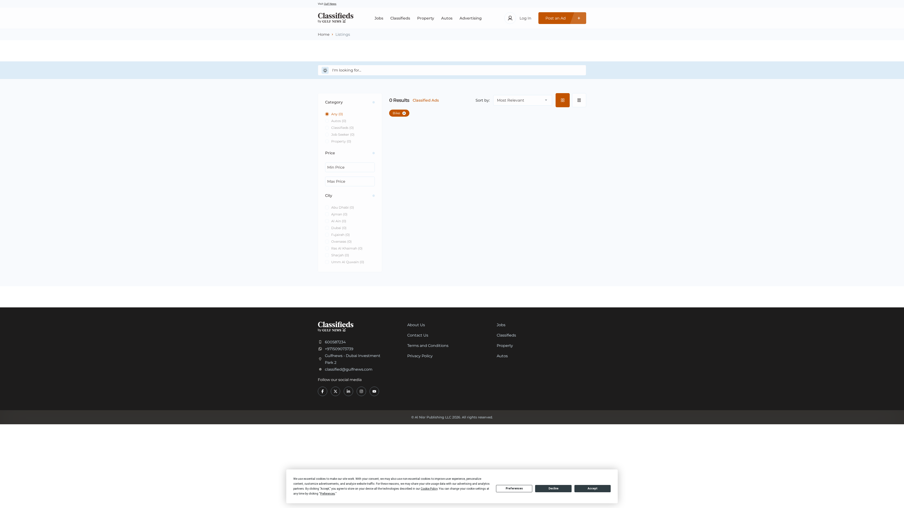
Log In (525, 18)
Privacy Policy (420, 356)
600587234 (335, 342)
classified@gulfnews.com (348, 369)
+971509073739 (339, 349)
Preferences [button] (327, 493)
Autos (446, 18)
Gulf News (330, 3)
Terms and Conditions (427, 345)
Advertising (471, 18)
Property (425, 18)
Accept (592, 488)
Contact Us (417, 335)
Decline (553, 488)
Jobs (379, 18)
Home (324, 34)
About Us (416, 325)
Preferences (514, 488)
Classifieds (400, 18)
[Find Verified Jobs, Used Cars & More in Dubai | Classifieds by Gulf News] (335, 18)
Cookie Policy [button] (429, 488)
